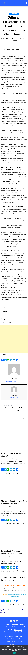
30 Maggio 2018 (7, 571)
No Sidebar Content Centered (14, 636)
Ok (14, 652)
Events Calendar (10, 631)
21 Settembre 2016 (16, 38)
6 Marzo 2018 (6, 473)
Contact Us (22, 627)
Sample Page (19, 641)
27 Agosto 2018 (6, 523)
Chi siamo (14, 627)
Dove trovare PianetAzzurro (14, 629)
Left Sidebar (20, 631)
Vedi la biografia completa (13, 381)
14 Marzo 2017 (6, 604)
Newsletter (10, 634)
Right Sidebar (9, 641)
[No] (26, 649)
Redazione (5, 38)
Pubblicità (21, 639)
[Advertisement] (14, 339)
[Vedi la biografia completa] (21, 381)
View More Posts (14, 397)
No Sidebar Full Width (10, 639)
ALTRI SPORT (14, 13)
